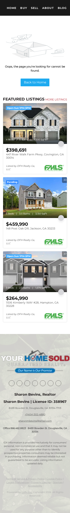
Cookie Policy (54, 478)
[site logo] (35, 362)
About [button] (48, 8)
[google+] (58, 383)
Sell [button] (34, 8)
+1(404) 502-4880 (35, 414)
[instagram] (43, 383)
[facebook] (12, 383)
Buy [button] (23, 8)
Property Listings (41, 482)
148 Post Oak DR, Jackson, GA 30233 (30, 228)
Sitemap (58, 482)
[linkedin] (19, 383)
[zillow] (35, 383)
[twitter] (27, 383)
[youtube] (50, 383)
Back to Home (35, 82)
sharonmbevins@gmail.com (35, 420)
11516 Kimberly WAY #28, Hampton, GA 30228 (32, 304)
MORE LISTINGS (56, 99)
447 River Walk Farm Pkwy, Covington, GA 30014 (35, 156)
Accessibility (35, 485)
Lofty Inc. (27, 492)
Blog (62, 8)
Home (11, 8)
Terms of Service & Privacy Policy (25, 478)
